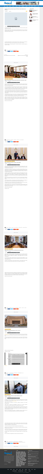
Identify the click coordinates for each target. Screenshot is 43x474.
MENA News (25, 460)
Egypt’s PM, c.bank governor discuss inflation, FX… (35, 17)
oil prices (17, 463)
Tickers (11, 469)
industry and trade (17, 459)
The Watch (26, 469)
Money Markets (21, 461)
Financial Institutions (18, 457)
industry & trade (23, 458)
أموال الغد (13, 0)
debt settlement (10, 227)
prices (19, 463)
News (22, 469)
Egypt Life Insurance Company (15, 441)
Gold (23, 457)
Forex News (22, 457)
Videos (34, 469)
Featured (6, 394)
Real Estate (21, 463)
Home (8, 469)
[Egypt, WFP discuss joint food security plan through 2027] (30, 11)
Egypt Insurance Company (11, 441)
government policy (10, 140)
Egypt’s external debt (7, 334)
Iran (20, 460)
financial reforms (16, 227)
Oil (25, 462)
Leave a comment (16, 62)
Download (6, 365)
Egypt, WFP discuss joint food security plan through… (35, 11)
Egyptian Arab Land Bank (20, 441)
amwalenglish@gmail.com (8, 461)
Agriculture (7, 227)
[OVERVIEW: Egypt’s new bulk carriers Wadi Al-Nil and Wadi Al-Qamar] (30, 21)
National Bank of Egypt (22, 462)
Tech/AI (17, 469)
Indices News (20, 458)
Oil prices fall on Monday (30, 465)
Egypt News (8, 394)
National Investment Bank (25, 227)
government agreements (20, 227)
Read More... (9, 462)
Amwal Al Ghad (27, 472)
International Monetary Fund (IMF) (23, 459)
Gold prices (17, 458)
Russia (23, 463)
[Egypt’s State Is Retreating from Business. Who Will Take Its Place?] (30, 14)
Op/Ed (32, 469)
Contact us (11, 0)
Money (14, 469)
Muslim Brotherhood (18, 462)
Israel (22, 460)
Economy (12, 227)
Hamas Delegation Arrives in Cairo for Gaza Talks (9, 55)
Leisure (29, 469)
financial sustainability (6, 140)
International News (18, 460)
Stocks (20, 469)
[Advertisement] (16, 36)
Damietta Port (7, 441)
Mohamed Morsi (17, 461)
